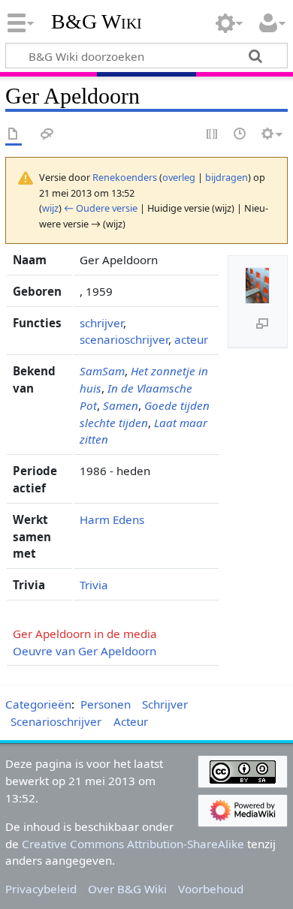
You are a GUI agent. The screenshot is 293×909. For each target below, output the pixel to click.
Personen (105, 704)
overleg (178, 177)
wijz (50, 208)
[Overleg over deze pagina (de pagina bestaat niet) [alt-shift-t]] (47, 134)
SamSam (102, 370)
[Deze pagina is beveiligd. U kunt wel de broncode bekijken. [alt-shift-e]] (212, 134)
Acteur (130, 721)
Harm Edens (112, 519)
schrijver (101, 322)
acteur (191, 339)
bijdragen (226, 177)
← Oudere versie (100, 208)
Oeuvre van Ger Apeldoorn (84, 650)
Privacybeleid (41, 888)
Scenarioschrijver (56, 721)
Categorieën (38, 704)
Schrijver (165, 704)
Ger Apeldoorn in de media (85, 633)
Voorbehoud (210, 888)
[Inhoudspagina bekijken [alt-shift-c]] (13, 134)
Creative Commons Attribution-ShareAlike (133, 843)
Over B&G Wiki (127, 888)
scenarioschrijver (124, 339)
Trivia (94, 584)
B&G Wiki (96, 21)
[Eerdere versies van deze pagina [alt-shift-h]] (240, 134)
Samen (120, 405)
